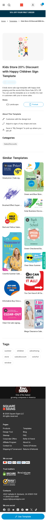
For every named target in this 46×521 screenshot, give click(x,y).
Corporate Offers (10, 439)
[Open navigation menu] (3, 4)
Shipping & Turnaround (12, 449)
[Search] (9, 5)
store (7, 357)
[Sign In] (33, 5)
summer (8, 351)
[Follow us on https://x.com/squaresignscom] (31, 509)
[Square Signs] (22, 5)
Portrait (35, 104)
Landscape (14, 104)
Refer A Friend (29, 439)
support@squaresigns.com (14, 499)
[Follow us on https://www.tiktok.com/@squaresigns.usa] (36, 509)
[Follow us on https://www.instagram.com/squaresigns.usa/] (8, 509)
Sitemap (6, 435)
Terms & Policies (29, 446)
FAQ (24, 435)
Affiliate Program (9, 442)
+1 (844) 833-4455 (11, 496)
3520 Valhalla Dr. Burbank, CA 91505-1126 (20, 494)
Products (6, 428)
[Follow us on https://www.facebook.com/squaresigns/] (4, 509)
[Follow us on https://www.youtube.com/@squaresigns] (27, 509)
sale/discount (20, 357)
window (8, 363)
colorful (35, 357)
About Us (26, 442)
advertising (34, 351)
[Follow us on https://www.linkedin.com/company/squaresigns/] (18, 509)
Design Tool (8, 432)
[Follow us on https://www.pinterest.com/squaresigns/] (22, 509)
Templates (27, 428)
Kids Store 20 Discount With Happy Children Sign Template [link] (33, 21)
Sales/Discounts (10, 144)
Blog (25, 432)
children (20, 351)
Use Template (24, 516)
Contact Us (7, 446)
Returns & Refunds (30, 449)
